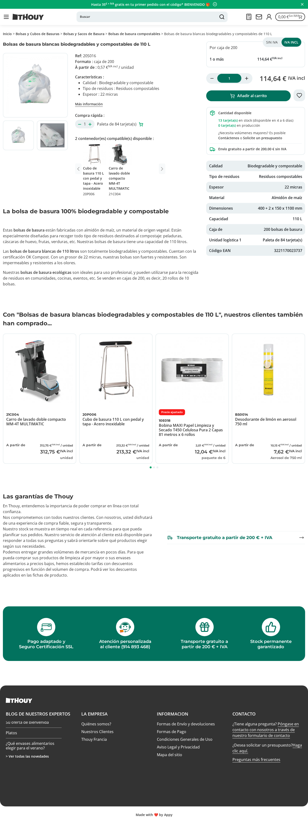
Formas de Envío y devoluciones (186, 724)
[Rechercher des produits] (222, 17)
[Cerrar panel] (302, 4)
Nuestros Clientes (97, 731)
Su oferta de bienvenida (27, 724)
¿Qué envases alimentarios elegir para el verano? (30, 747)
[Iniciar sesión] (269, 16)
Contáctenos (228, 138)
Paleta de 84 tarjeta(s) (117, 124)
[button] (6, 16)
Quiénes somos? (96, 724)
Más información (89, 104)
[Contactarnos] (259, 16)
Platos (11, 734)
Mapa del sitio (169, 754)
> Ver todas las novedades (27, 756)
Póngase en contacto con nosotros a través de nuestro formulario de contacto (265, 729)
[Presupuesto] (248, 16)
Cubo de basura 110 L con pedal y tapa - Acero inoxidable (93, 181)
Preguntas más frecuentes (256, 759)
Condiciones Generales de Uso (184, 739)
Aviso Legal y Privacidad (178, 747)
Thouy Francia (94, 739)
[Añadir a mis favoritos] (299, 95)
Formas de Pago (171, 731)
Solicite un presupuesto (262, 138)
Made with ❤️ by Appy (154, 814)
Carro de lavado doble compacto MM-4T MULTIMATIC (119, 181)
